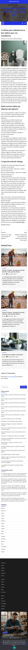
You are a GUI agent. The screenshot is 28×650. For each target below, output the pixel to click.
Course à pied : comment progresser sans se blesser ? (11, 421)
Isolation (2, 526)
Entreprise (3, 520)
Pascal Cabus (6, 637)
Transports (3, 549)
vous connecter (11, 376)
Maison (2, 531)
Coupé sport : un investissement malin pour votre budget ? (13, 435)
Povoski (3, 274)
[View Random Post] (22, 23)
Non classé (3, 538)
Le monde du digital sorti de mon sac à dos (14, 11)
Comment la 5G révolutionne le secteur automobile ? (14, 501)
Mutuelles (3, 536)
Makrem (20, 39)
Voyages (2, 551)
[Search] (25, 23)
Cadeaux (3, 515)
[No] (26, 644)
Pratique (2, 541)
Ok (14, 647)
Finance (2, 523)
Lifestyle (2, 528)
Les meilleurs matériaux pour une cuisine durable (11, 418)
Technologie (3, 546)
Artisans (8, 224)
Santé (2, 544)
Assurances (3, 510)
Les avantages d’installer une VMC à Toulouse (10, 454)
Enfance (2, 518)
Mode (2, 533)
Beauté (2, 513)
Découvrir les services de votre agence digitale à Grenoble (13, 635)
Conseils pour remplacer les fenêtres (12, 354)
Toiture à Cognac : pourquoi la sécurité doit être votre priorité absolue (13, 271)
